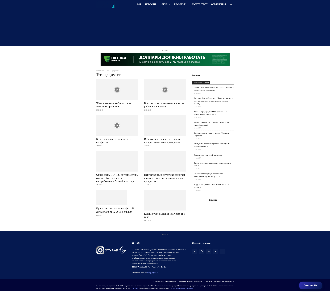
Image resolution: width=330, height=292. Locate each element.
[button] (231, 4)
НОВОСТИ (150, 4)
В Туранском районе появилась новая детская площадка (211, 186)
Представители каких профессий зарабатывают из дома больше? (115, 210)
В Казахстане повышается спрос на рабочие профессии (164, 105)
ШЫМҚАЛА (180, 4)
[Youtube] (222, 251)
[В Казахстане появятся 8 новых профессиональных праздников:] (165, 125)
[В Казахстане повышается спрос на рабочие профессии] (165, 89)
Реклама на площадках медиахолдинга (191, 281)
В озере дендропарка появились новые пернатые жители (212, 164)
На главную (100, 71)
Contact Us (311, 285)
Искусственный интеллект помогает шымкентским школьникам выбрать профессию (164, 178)
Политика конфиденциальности (224, 281)
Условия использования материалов (164, 281)
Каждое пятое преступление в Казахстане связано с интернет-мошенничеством (214, 89)
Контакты (208, 281)
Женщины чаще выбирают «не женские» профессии (113, 105)
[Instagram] (201, 251)
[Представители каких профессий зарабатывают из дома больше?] (117, 197)
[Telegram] (208, 251)
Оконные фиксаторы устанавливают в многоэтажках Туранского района (208, 175)
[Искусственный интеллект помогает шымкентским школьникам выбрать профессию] (165, 161)
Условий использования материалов (181, 288)
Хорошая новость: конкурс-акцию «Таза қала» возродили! (212, 134)
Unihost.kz (134, 288)
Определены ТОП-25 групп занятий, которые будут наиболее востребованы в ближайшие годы (117, 178)
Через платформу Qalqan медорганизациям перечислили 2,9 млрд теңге (210, 113)
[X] (215, 251)
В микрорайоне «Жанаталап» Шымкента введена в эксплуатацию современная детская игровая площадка (213, 101)
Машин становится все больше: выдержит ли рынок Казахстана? (211, 123)
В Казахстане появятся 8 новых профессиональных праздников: (162, 140)
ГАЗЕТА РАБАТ (200, 4)
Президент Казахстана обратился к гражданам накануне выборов (211, 145)
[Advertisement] (165, 28)
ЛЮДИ (165, 4)
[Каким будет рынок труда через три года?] (165, 200)
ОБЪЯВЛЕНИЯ (218, 4)
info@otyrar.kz (152, 273)
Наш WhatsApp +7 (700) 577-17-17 (149, 266)
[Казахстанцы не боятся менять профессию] (117, 125)
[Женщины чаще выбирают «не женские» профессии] (117, 89)
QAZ (139, 4)
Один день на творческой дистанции (208, 155)
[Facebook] (194, 251)
